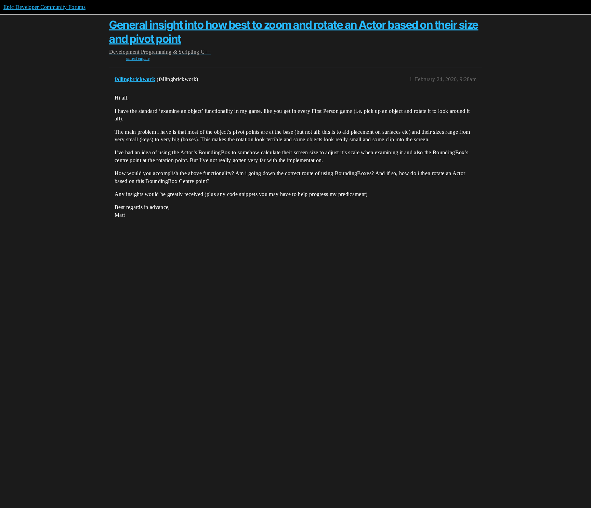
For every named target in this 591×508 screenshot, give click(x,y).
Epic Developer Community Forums (44, 7)
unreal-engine (137, 58)
